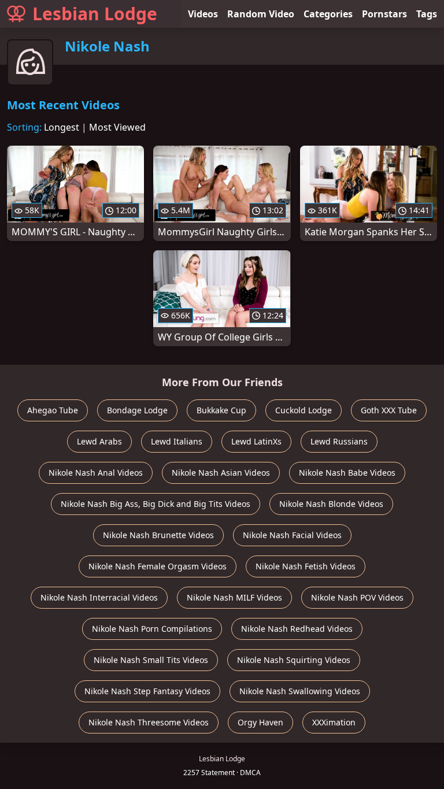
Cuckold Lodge (303, 410)
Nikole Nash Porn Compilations (152, 628)
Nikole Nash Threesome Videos (148, 722)
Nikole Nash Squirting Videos (293, 659)
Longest (61, 127)
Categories (328, 14)
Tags (426, 14)
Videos (203, 14)
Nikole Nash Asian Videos (221, 472)
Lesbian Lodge (94, 13)
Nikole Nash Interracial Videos (99, 597)
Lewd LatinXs (256, 441)
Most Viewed (117, 127)
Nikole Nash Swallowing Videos (299, 691)
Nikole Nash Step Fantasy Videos (147, 691)
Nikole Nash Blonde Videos (331, 503)
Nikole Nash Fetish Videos (306, 566)
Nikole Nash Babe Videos (347, 472)
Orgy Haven (260, 722)
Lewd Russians (339, 441)
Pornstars (384, 14)
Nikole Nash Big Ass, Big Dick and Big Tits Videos (155, 503)
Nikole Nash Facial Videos (292, 534)
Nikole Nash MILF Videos (234, 597)
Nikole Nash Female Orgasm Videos (157, 566)
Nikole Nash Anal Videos (96, 472)
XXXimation (334, 722)
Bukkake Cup (221, 410)
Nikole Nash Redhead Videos (297, 628)
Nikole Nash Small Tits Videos (151, 659)
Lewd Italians (176, 441)
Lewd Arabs (99, 441)
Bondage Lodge (137, 410)
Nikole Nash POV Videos (357, 597)
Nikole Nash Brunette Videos (158, 534)
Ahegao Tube (52, 410)
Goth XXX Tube (389, 410)
